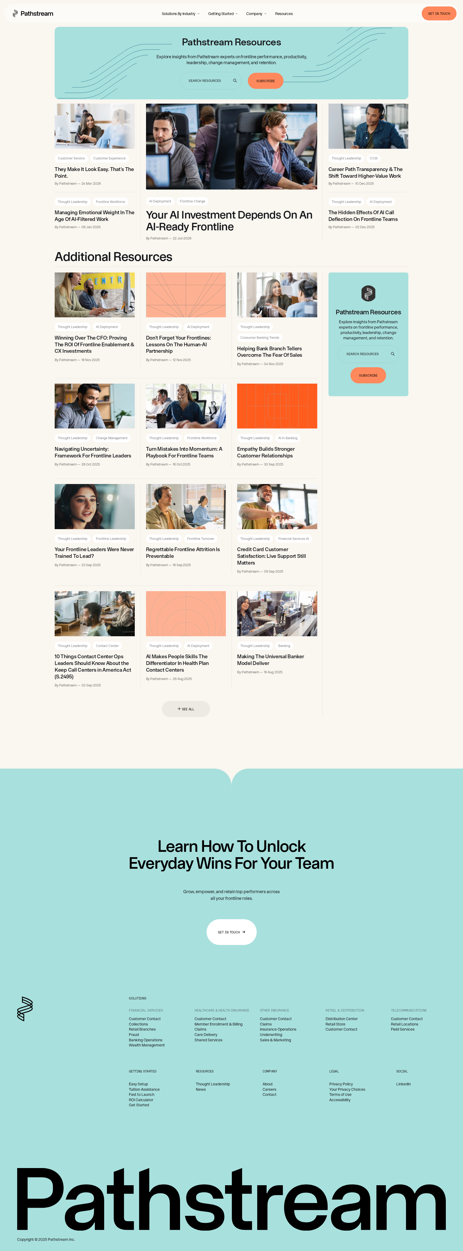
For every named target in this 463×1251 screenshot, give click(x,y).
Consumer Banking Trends (259, 337)
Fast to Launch (141, 1094)
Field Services (403, 1029)
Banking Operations (145, 1040)
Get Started (139, 1105)
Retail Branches (142, 1029)
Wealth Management (147, 1045)
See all (188, 709)
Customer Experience (109, 158)
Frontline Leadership (111, 538)
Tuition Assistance (144, 1089)
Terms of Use (340, 1094)
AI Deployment (160, 201)
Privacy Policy (341, 1084)
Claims (200, 1029)
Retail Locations (404, 1024)
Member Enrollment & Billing (218, 1024)
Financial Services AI (293, 538)
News (201, 1089)
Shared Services (208, 1040)
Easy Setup (138, 1084)
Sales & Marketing (275, 1040)
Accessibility (339, 1100)
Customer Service (71, 158)
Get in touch (439, 13)
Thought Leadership (72, 201)
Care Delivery (206, 1034)
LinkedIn (403, 1084)
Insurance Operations (278, 1029)
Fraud (134, 1034)
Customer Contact (145, 1019)
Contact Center (107, 646)
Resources (284, 14)
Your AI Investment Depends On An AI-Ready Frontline (229, 220)
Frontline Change (192, 201)
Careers (269, 1089)
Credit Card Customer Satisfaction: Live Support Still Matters (271, 555)
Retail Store (335, 1024)
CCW (374, 158)
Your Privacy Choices (347, 1089)
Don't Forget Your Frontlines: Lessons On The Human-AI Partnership (178, 344)
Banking (284, 646)
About (268, 1084)
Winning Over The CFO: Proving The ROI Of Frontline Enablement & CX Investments (94, 344)
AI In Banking (287, 438)
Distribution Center (342, 1019)
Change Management (112, 438)
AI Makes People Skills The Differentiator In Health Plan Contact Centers (177, 662)
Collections (138, 1024)
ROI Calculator (141, 1100)
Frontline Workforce (110, 201)
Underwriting (271, 1034)
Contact (270, 1094)
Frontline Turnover (200, 538)
